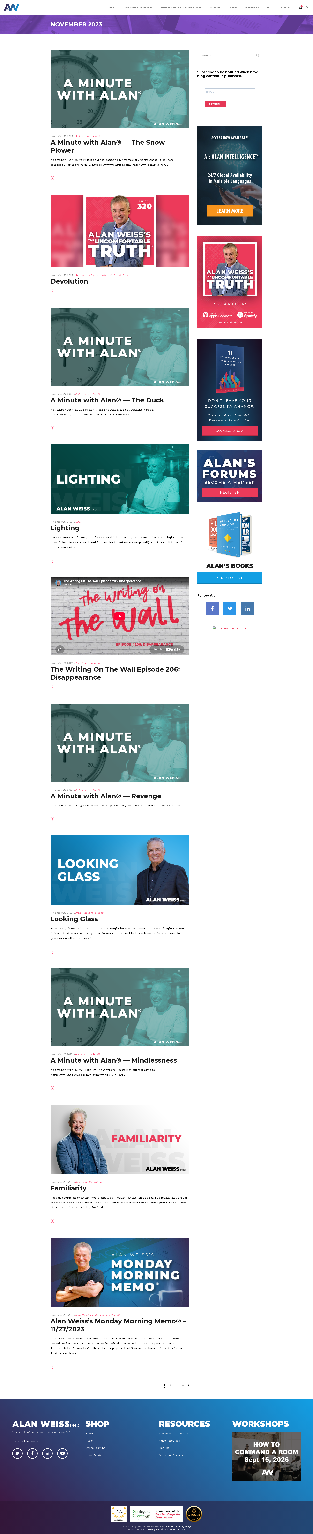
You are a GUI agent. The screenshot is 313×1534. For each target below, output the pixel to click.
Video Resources (169, 1440)
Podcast (127, 275)
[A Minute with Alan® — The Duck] (120, 347)
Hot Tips (164, 1447)
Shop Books (229, 578)
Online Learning (95, 1447)
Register (230, 492)
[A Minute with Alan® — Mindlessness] (120, 1007)
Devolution (69, 281)
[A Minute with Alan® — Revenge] (120, 743)
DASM (78, 521)
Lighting (65, 528)
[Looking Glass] (120, 870)
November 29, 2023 (62, 394)
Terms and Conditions (174, 1529)
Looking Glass (74, 919)
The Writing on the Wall (89, 663)
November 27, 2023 (61, 1054)
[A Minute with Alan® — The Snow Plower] (120, 89)
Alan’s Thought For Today (90, 912)
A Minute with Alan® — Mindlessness (114, 1060)
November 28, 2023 (62, 790)
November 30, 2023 (62, 136)
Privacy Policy (155, 1529)
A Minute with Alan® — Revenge (106, 796)
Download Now (230, 431)
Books (89, 1433)
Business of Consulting (88, 1182)
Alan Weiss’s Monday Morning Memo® (97, 1315)
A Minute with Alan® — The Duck (107, 400)
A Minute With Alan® (88, 136)
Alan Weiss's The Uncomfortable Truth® (99, 275)
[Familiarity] (120, 1139)
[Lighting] (120, 479)
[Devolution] (120, 231)
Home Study (93, 1455)
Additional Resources (172, 1455)
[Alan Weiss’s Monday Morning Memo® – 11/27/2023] (120, 1272)
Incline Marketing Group (178, 1526)
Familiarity (69, 1188)
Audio (89, 1440)
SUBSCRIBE (215, 104)
